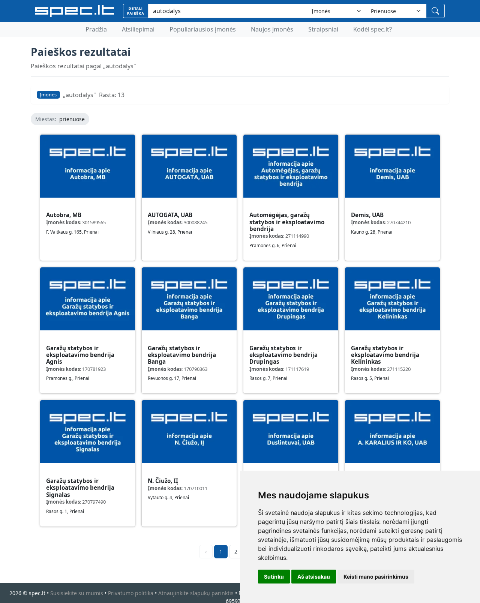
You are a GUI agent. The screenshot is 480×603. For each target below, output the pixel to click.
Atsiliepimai (138, 29)
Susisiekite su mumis (76, 593)
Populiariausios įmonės (203, 29)
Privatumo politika (130, 593)
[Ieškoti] (435, 11)
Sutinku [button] (274, 576)
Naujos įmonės (272, 29)
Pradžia (96, 29)
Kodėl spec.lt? (372, 29)
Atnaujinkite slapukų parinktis (196, 593)
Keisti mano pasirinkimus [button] (376, 576)
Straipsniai (323, 29)
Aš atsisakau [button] (313, 576)
